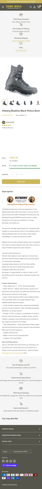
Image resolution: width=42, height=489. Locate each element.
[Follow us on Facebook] (3, 461)
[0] (38, 7)
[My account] (34, 7)
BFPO (28, 41)
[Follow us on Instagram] (10, 461)
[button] (21, 122)
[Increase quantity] (22, 174)
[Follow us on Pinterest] (14, 461)
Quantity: (5, 174)
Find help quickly (21, 50)
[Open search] (31, 7)
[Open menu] (3, 7)
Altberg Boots (7, 115)
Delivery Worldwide (18, 41)
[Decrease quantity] (11, 174)
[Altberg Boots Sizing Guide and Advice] (21, 196)
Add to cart (21, 182)
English (5, 451)
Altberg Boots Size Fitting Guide (12, 353)
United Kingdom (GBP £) (20, 451)
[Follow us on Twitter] (7, 461)
